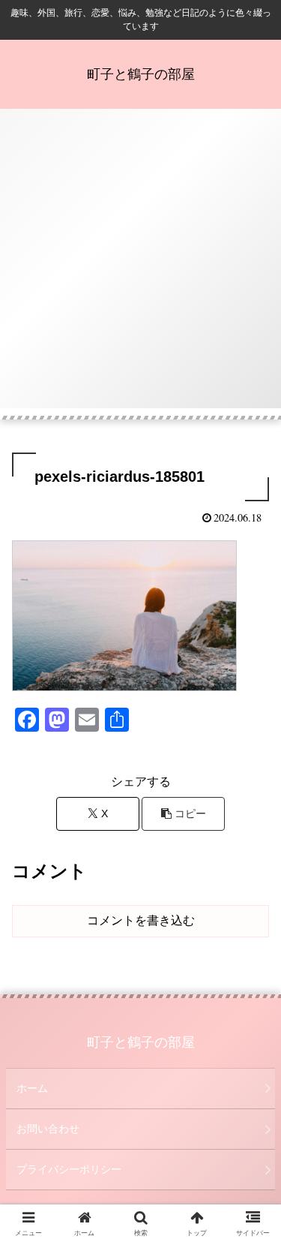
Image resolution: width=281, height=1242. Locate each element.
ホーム (32, 1088)
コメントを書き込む (141, 920)
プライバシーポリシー (68, 1169)
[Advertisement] (140, 267)
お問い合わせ (47, 1129)
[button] (183, 814)
